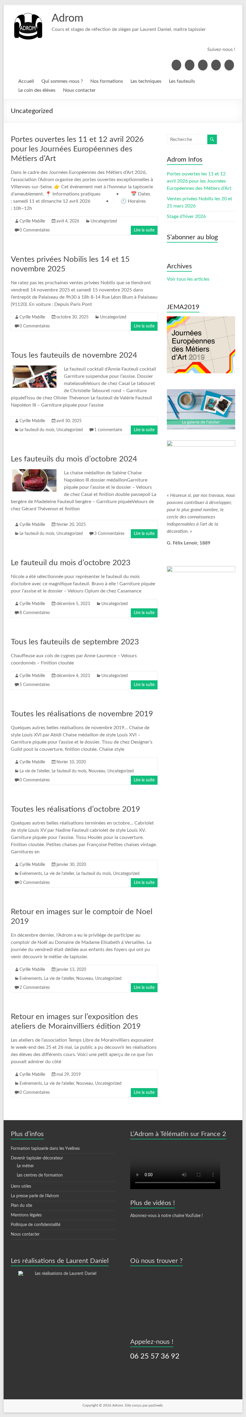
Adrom (67, 18)
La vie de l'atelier (35, 771)
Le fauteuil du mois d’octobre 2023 (70, 563)
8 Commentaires (35, 613)
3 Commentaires (109, 534)
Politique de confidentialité (35, 1225)
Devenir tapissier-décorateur (37, 1158)
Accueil (26, 81)
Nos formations (106, 81)
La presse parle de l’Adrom (35, 1196)
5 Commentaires (35, 685)
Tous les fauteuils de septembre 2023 (75, 642)
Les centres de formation (40, 1175)
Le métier (25, 1166)
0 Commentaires (35, 230)
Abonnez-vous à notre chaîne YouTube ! (166, 1216)
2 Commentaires (35, 988)
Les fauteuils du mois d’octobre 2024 (74, 459)
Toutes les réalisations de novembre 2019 (82, 714)
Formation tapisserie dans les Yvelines (45, 1149)
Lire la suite (144, 230)
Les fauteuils (182, 81)
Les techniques (145, 81)
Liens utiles (21, 1186)
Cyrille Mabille (32, 221)
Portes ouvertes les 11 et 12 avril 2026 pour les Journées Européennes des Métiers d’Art (77, 149)
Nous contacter (79, 90)
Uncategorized (104, 221)
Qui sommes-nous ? (62, 81)
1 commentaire (108, 430)
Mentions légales (26, 1215)
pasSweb (155, 1405)
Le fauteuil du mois (37, 430)
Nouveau (96, 771)
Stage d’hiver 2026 (186, 216)
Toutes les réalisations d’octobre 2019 (75, 809)
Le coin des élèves (37, 90)
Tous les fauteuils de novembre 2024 (74, 355)
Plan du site (21, 1206)
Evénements (31, 874)
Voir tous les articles (188, 279)
